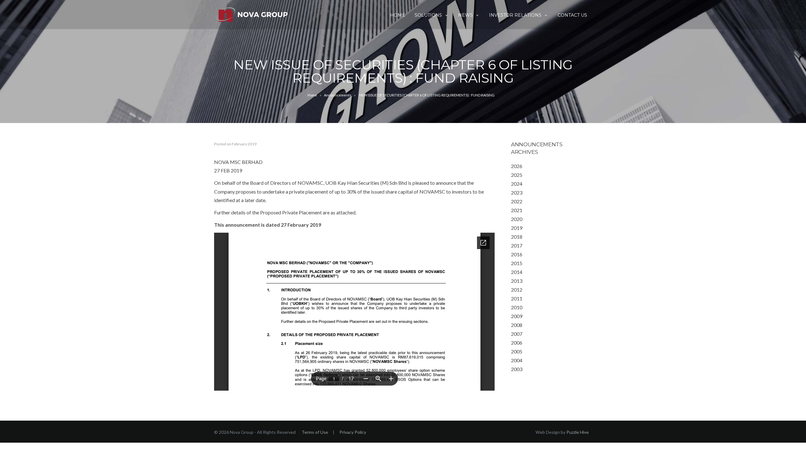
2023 (516, 192)
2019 (516, 228)
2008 (516, 325)
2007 (516, 334)
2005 (516, 351)
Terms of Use (315, 432)
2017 (516, 245)
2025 (516, 175)
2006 (516, 343)
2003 (516, 369)
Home (397, 15)
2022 (516, 201)
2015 (516, 263)
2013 (516, 281)
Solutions (428, 15)
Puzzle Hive (577, 432)
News (465, 15)
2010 (516, 307)
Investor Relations (515, 15)
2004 (516, 360)
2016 (516, 254)
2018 (516, 237)
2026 (516, 166)
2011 (516, 298)
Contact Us (572, 15)
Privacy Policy (352, 432)
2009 (516, 316)
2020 (516, 219)
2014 (516, 272)
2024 (516, 184)
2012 (516, 290)
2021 (516, 210)
